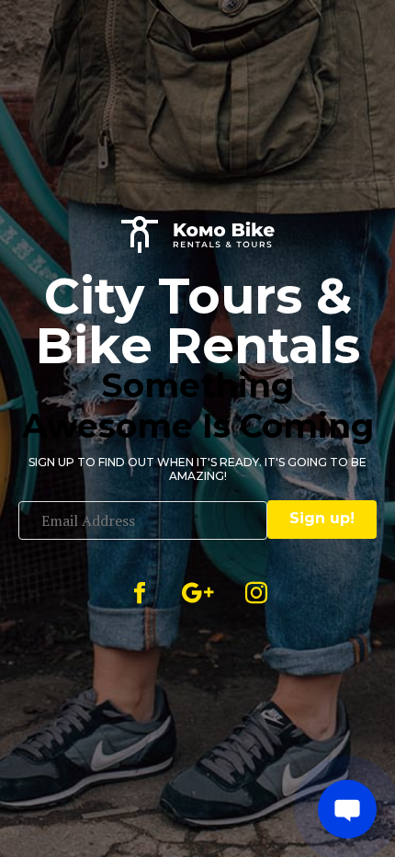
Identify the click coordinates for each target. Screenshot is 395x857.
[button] (322, 519)
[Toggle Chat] (347, 809)
